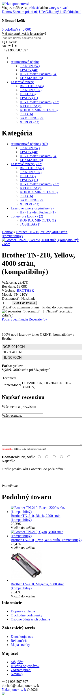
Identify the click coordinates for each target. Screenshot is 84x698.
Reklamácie (19, 641)
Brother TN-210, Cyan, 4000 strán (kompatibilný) (46, 540)
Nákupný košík (56, 12)
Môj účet (17, 662)
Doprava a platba (23, 611)
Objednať (74, 12)
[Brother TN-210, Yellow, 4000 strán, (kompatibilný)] (40, 240)
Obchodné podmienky (26, 615)
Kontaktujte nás (22, 637)
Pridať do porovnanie (57, 307)
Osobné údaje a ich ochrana (30, 619)
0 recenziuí (31, 311)
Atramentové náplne (25, 62)
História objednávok (25, 666)
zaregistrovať (58, 8)
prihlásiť (33, 8)
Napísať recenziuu (59, 311)
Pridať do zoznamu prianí (21, 307)
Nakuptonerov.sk (14, 690)
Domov (7, 12)
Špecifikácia (19, 319)
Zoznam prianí (21, 670)
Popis (6, 319)
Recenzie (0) (38, 319)
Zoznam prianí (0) (25, 12)
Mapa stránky (20, 645)
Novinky (17, 674)
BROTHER (25, 290)
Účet (42, 12)
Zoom (6, 244)
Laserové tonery (22, 82)
